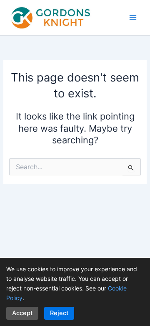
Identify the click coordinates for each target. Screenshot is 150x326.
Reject (59, 313)
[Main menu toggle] (133, 17)
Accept (22, 313)
